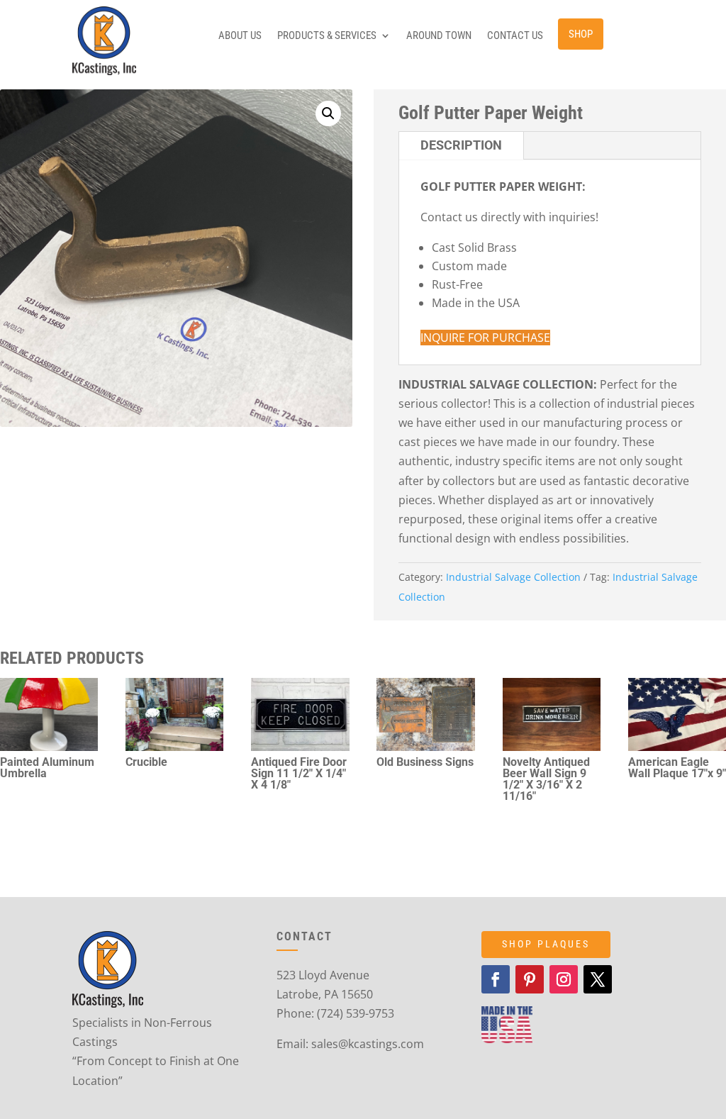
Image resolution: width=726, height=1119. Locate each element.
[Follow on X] (597, 979)
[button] (328, 113)
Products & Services (326, 36)
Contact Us (515, 36)
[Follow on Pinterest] (529, 979)
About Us (240, 36)
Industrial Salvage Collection (513, 577)
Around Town (438, 36)
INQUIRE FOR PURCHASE (485, 337)
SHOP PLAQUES (546, 944)
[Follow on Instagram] (563, 979)
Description (461, 145)
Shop (581, 34)
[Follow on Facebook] (495, 979)
